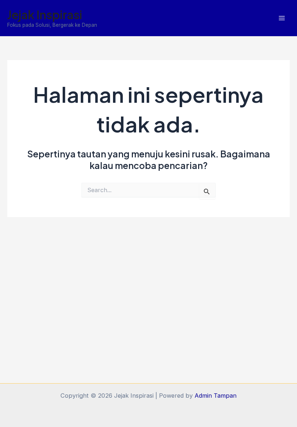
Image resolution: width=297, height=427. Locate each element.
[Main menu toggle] (281, 18)
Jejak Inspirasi (44, 14)
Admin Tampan (215, 395)
